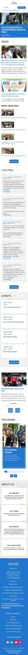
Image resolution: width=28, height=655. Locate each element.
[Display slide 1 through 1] (5, 472)
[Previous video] (10, 410)
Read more (14, 403)
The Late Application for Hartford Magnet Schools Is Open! (13, 29)
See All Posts (14, 161)
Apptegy (17, 653)
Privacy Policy (13, 596)
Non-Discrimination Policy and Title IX (13, 593)
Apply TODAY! (5, 35)
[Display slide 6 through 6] (22, 472)
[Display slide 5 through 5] (19, 472)
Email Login (13, 619)
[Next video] (17, 410)
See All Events (14, 362)
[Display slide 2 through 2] (9, 472)
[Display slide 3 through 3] (12, 472)
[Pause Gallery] (25, 22)
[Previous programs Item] (11, 475)
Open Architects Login (13, 631)
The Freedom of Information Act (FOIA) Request (13, 599)
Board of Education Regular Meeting (14, 322)
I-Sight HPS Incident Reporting (13, 590)
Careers (13, 617)
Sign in (21, 7)
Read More (6, 190)
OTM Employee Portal (13, 622)
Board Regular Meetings (10, 337)
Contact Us (13, 581)
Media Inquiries (13, 584)
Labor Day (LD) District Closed (12, 307)
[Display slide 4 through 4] (15, 472)
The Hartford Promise (11, 451)
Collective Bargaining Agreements (13, 587)
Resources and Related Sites (13, 628)
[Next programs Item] (15, 475)
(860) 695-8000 (15, 578)
